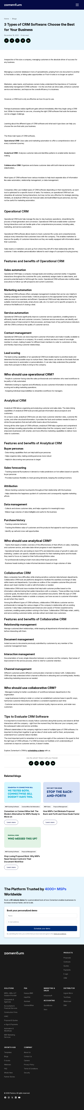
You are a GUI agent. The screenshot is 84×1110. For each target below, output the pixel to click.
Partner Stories (9, 1077)
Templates (8, 1052)
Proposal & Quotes (11, 1020)
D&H (65, 1005)
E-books (7, 1060)
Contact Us (28, 1056)
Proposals (67, 958)
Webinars (7, 1064)
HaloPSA (27, 997)
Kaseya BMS (28, 993)
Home (6, 19)
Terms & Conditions (59, 934)
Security (27, 1073)
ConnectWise (29, 1005)
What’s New (8, 1073)
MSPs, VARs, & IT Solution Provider (10, 994)
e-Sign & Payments (11, 1024)
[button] (77, 4)
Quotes (66, 966)
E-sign (66, 974)
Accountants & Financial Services (10, 1007)
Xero (45, 1009)
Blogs (14, 19)
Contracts (67, 962)
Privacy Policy (29, 1064)
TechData (67, 997)
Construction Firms (10, 1012)
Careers (27, 1060)
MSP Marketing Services (9, 1036)
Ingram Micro (68, 993)
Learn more (11, 822)
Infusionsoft (48, 995)
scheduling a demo (36, 750)
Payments (67, 970)
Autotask (27, 1001)
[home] (13, 4)
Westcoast (67, 1001)
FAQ (5, 1069)
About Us (27, 1052)
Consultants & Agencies (9, 1001)
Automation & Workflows (9, 1030)
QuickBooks (48, 1005)
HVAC (6, 1016)
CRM (65, 978)
